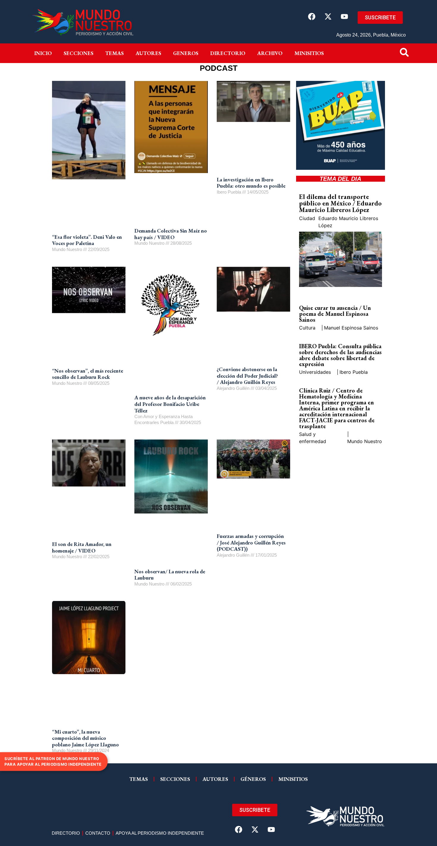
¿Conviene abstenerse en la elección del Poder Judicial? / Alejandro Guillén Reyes (247, 375)
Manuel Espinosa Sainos (351, 328)
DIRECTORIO (227, 53)
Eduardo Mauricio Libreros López (348, 221)
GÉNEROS (253, 779)
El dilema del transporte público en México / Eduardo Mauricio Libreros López (340, 203)
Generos (185, 53)
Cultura (307, 328)
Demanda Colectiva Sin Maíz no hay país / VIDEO (170, 234)
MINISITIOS (309, 53)
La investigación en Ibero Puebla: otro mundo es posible (251, 182)
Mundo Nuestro (364, 441)
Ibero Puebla (353, 372)
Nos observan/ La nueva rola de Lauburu (169, 574)
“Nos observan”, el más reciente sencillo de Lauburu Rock (87, 374)
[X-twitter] (327, 16)
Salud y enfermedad (312, 437)
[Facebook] (311, 16)
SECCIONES (175, 779)
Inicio (43, 53)
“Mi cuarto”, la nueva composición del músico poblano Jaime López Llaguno (85, 738)
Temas (114, 53)
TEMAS (138, 779)
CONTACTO (97, 833)
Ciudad (307, 218)
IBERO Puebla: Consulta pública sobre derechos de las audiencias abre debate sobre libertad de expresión (340, 355)
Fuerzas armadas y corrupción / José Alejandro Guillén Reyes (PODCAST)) (251, 542)
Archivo (269, 53)
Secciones (78, 53)
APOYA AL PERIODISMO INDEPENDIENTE (160, 833)
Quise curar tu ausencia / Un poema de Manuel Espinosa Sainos (335, 314)
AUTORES (215, 779)
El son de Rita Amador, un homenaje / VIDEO (81, 547)
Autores (148, 53)
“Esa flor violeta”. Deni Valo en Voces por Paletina (87, 240)
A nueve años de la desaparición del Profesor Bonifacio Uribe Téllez (170, 404)
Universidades (315, 372)
